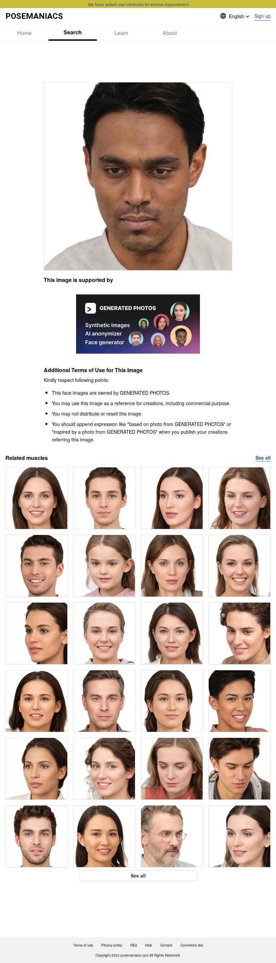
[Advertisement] (138, 61)
